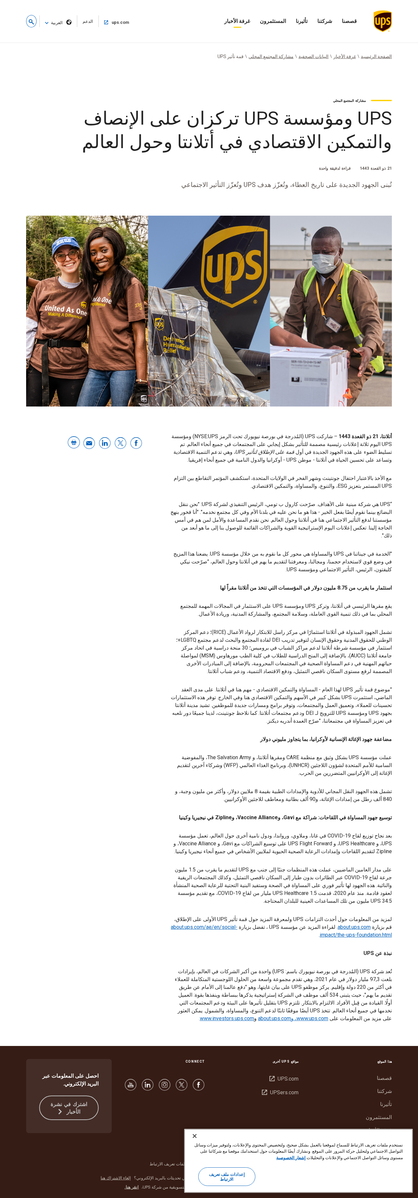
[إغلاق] (194, 1136)
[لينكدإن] (147, 1088)
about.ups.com (354, 927)
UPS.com (283, 1079)
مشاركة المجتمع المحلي (271, 56)
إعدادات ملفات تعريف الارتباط (176, 1163)
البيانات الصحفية (313, 56)
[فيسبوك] (198, 1088)
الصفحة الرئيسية (376, 56)
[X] (181, 1088)
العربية (57, 22)
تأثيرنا (302, 21)
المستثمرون (273, 21)
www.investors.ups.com (227, 1018)
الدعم (85, 23)
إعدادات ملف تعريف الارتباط (227, 1177)
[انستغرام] (164, 1088)
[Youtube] (130, 1088)
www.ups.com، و (309, 1018)
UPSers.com (280, 1092)
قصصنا (349, 21)
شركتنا (324, 21)
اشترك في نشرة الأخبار (69, 1108)
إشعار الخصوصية (291, 1157)
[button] (31, 21)
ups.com (114, 22)
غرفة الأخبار (237, 21)
